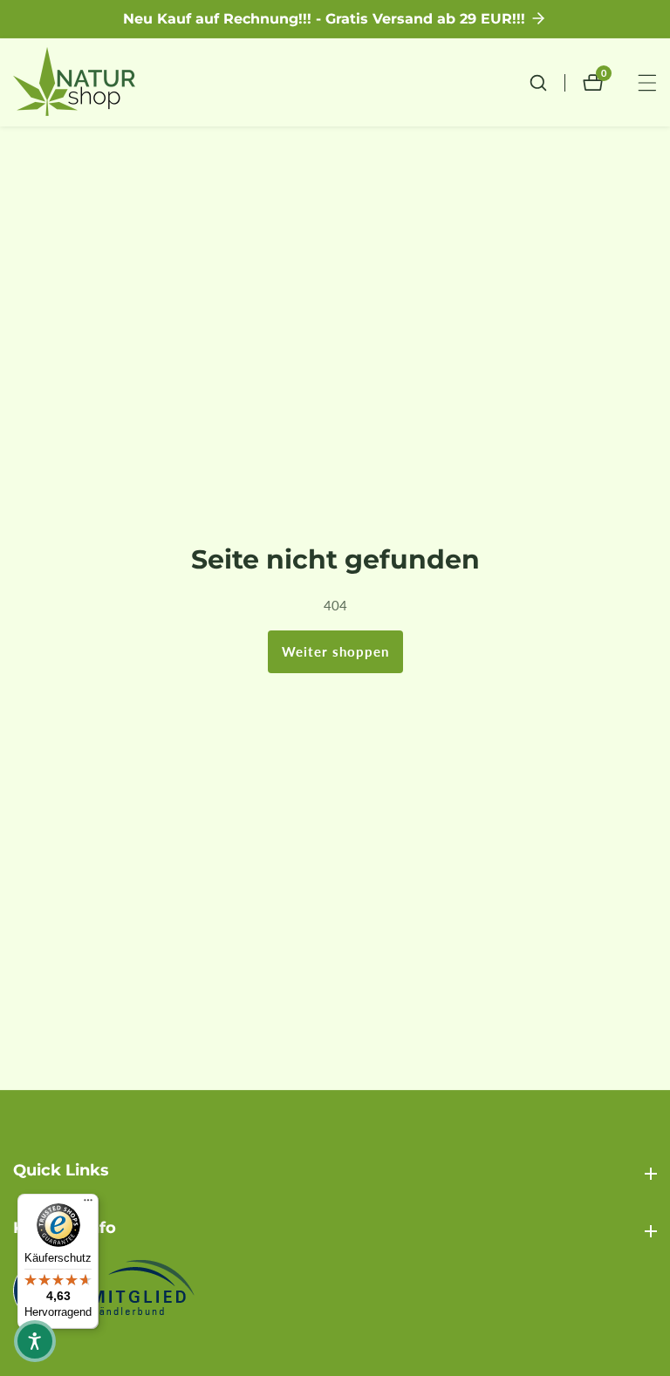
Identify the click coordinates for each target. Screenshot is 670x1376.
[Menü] (88, 1204)
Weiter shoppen (335, 651)
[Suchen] (547, 83)
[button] (35, 1341)
